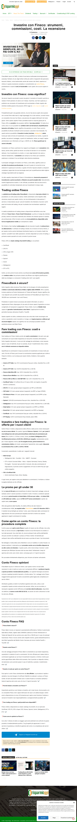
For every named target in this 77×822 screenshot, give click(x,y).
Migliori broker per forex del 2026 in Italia (63, 151)
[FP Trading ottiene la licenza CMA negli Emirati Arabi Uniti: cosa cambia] (56, 216)
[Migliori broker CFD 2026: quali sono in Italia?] (64, 167)
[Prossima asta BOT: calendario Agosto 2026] (56, 189)
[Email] (43, 37)
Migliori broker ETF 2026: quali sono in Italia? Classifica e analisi (63, 128)
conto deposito (36, 106)
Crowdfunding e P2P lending (66, 13)
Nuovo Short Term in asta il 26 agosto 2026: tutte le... (68, 222)
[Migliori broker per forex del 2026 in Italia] (64, 145)
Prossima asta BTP (42, 1)
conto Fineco (40, 84)
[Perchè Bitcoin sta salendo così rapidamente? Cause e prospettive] (56, 209)
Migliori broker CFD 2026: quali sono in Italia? (63, 174)
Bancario (42, 13)
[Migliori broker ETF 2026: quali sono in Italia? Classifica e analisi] (64, 122)
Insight (64, 1)
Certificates (51, 13)
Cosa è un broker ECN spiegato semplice (41, 772)
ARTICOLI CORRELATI (8, 757)
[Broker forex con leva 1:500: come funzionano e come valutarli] (9, 766)
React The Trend (19, 13)
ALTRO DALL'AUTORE (21, 757)
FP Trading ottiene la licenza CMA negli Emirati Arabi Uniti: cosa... (68, 215)
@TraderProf (57, 87)
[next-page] (5, 778)
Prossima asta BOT (30, 1)
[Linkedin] (40, 37)
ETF (9, 13)
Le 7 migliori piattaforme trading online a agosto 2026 (63, 84)
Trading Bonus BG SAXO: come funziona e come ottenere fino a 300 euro (25, 773)
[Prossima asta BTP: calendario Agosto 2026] (56, 196)
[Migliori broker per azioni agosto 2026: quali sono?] (64, 100)
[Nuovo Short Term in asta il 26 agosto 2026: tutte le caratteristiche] (56, 223)
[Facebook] (33, 37)
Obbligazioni (51, 1)
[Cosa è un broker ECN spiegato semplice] (42, 766)
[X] (36, 37)
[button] (74, 802)
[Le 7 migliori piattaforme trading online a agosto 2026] (64, 77)
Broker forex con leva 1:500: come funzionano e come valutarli (9, 773)
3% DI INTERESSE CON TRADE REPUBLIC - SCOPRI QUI (25, 72)
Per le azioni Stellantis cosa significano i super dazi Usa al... (68, 229)
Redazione (34, 32)
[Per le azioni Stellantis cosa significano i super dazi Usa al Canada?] (56, 230)
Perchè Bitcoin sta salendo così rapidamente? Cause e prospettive (68, 209)
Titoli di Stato (29, 508)
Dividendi (28, 13)
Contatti (69, 1)
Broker (11, 20)
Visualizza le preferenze (67, 817)
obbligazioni (38, 133)
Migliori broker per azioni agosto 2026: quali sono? (63, 106)
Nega (54, 817)
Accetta (43, 817)
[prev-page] (3, 778)
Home (4, 13)
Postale (58, 1)
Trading (35, 13)
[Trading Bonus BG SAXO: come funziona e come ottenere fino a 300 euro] (25, 766)
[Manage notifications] (73, 819)
